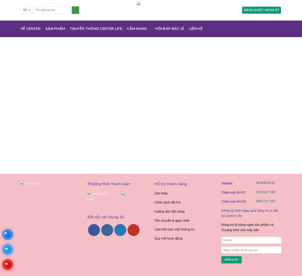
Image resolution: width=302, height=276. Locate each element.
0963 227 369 (265, 201)
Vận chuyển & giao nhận (172, 220)
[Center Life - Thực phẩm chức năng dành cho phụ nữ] (151, 10)
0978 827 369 (265, 192)
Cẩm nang (137, 28)
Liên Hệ (196, 28)
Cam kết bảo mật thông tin (174, 229)
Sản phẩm (55, 28)
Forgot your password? (70, 140)
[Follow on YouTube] (134, 230)
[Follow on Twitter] (120, 230)
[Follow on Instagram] (107, 230)
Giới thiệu (161, 193)
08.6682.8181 (265, 183)
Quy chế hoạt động (168, 238)
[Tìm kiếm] (75, 10)
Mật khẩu (39, 88)
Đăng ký (90, 127)
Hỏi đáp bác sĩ (169, 28)
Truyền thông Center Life (96, 28)
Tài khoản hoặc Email (49, 70)
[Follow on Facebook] (94, 230)
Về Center (30, 28)
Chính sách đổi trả (167, 202)
